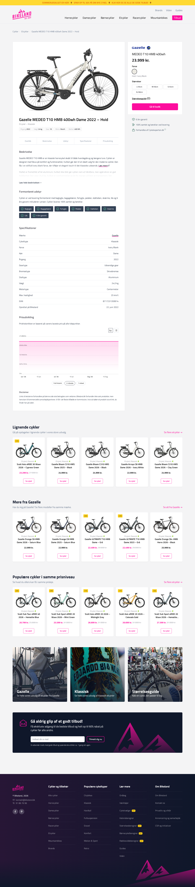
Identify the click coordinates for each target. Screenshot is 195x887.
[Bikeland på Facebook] (15, 811)
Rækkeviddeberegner (131, 840)
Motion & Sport (91, 840)
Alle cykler (53, 795)
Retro (86, 848)
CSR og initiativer (163, 825)
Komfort (87, 833)
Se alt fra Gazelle (171, 507)
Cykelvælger (127, 810)
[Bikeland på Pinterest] (21, 811)
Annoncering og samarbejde (167, 818)
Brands (158, 10)
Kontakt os (160, 803)
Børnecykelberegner (131, 833)
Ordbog (123, 795)
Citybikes (88, 795)
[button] (134, 71)
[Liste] (116, 330)
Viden (169, 10)
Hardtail (87, 810)
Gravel (87, 825)
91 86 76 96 (21, 803)
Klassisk (87, 803)
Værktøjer (124, 803)
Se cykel (28, 481)
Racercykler (139, 18)
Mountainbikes (159, 18)
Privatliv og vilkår (163, 810)
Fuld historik (58, 383)
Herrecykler (71, 18)
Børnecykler (107, 18)
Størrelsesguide (139, 98)
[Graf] (110, 330)
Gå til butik (155, 106)
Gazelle (115, 235)
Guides (179, 10)
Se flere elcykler (172, 432)
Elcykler (123, 18)
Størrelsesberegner (130, 825)
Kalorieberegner (127, 818)
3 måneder (69, 383)
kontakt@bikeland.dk (25, 799)
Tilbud (177, 18)
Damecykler (89, 18)
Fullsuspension (90, 818)
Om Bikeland (161, 795)
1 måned (81, 383)
